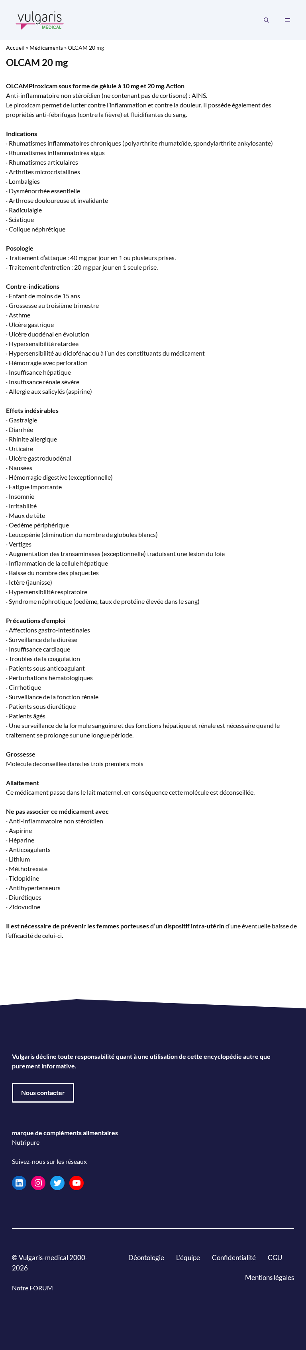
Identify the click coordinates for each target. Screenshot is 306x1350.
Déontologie (146, 1257)
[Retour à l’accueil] (40, 19)
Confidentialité (234, 1257)
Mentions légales (269, 1277)
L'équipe (188, 1257)
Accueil (15, 47)
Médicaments (46, 47)
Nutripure (25, 1142)
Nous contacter (43, 1092)
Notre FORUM (32, 1288)
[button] (266, 20)
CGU (275, 1257)
